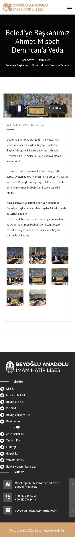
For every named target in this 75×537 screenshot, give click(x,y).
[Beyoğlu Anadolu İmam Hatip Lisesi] (25, 7)
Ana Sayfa (28, 60)
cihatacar (39, 125)
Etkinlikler (44, 60)
